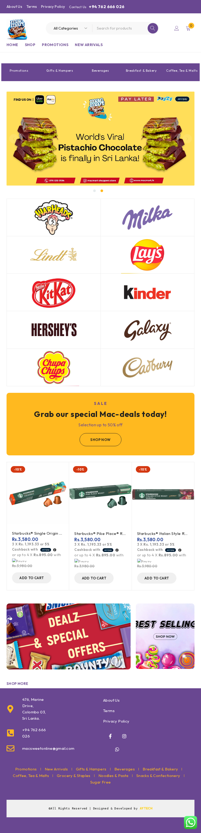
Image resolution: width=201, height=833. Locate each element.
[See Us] (124, 736)
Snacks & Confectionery (158, 776)
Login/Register (176, 28)
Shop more (17, 683)
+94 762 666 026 (106, 6)
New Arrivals (56, 769)
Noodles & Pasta (113, 776)
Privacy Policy (53, 6)
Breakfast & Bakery (141, 70)
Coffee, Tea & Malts (182, 70)
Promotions (19, 70)
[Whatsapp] (117, 749)
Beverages (100, 70)
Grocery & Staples (74, 776)
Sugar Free (100, 782)
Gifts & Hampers (59, 70)
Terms (31, 6)
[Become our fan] (110, 736)
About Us (14, 6)
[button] (13, 138)
